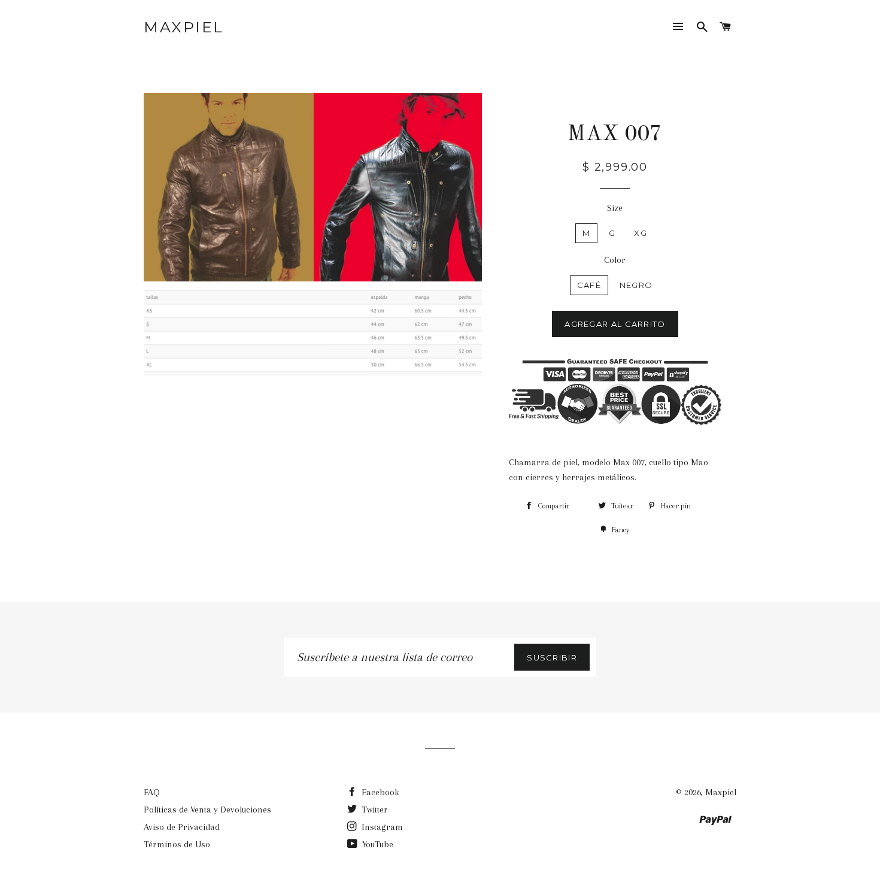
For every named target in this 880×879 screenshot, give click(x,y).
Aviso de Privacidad (182, 827)
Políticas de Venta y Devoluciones (207, 809)
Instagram (381, 827)
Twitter (373, 809)
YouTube (376, 844)
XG (640, 233)
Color (615, 259)
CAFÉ (589, 285)
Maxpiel (184, 27)
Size (615, 207)
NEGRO (636, 285)
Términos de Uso (177, 844)
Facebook (379, 792)
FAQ (152, 792)
